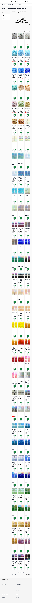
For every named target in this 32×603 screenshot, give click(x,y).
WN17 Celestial (21, 462)
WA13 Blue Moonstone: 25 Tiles (27, 161)
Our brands (17, 595)
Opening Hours (4, 595)
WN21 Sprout (21, 495)
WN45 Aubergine (21, 561)
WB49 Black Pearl (27, 279)
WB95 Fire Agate (27, 346)
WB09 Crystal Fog (14, 245)
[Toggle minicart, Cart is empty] (29, 1)
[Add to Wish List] (14, 48)
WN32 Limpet (21, 528)
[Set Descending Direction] (29, 31)
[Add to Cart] (15, 47)
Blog (17, 598)
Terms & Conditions (19, 589)
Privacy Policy (18, 590)
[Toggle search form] (25, 1)
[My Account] (27, 1)
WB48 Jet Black (14, 279)
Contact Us (3, 597)
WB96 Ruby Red (21, 362)
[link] (18, 572)
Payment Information (19, 584)
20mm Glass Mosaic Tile (11, 4)
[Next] (23, 572)
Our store (17, 594)
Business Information (5, 594)
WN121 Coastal (21, 429)
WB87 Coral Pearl (27, 312)
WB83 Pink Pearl (14, 312)
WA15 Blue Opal (27, 177)
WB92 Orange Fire (14, 346)
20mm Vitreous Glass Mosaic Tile (19, 4)
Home (2, 4)
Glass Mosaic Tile (6, 4)
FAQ (16, 587)
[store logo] (15, 1)
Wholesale (17, 597)
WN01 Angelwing (27, 379)
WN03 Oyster (21, 396)
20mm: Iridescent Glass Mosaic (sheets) (7, 5)
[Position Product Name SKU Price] (26, 31)
